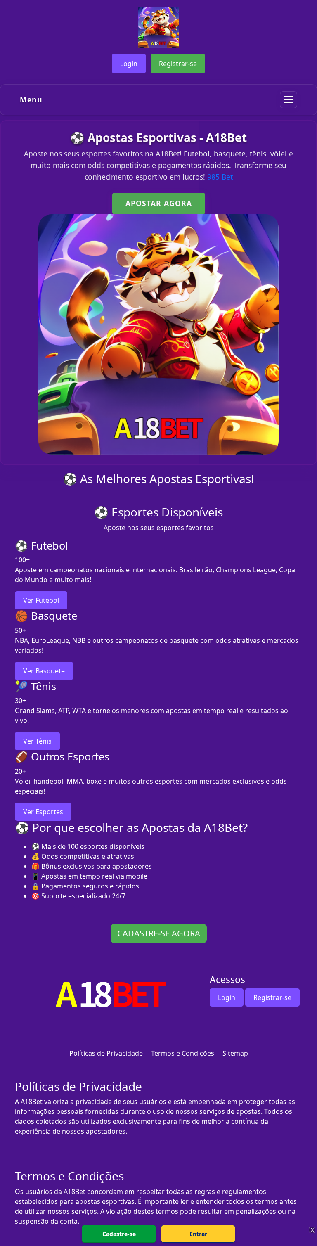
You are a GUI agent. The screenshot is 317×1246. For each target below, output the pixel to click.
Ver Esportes (43, 811)
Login (128, 63)
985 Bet (220, 177)
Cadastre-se (119, 1234)
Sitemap (235, 1053)
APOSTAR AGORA (158, 203)
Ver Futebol (41, 600)
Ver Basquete (44, 670)
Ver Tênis (37, 741)
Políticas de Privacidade (106, 1053)
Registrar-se (178, 63)
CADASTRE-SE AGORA (158, 933)
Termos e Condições (182, 1053)
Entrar (198, 1234)
